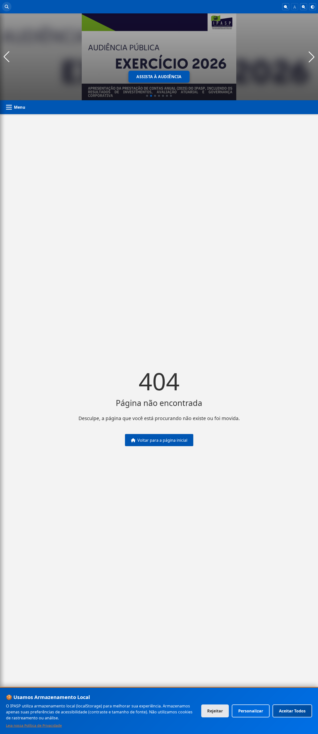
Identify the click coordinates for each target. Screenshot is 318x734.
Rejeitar (215, 711)
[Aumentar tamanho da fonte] (303, 6)
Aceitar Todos (292, 711)
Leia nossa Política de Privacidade (34, 725)
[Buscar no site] (6, 6)
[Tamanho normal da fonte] (294, 6)
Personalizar (250, 711)
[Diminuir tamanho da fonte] (285, 6)
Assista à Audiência (159, 76)
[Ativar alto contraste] (312, 6)
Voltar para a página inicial (162, 440)
